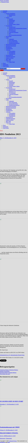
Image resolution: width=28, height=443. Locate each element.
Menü (2, 70)
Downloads (8, 36)
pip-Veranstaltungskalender (15, 35)
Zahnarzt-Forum (13, 441)
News (4, 63)
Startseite (5, 11)
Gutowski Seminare (13, 32)
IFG (10, 33)
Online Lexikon (9, 58)
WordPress (2, 442)
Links (7, 37)
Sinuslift (11, 19)
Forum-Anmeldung (10, 13)
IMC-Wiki (8, 59)
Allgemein (11, 39)
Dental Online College (14, 24)
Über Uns (8, 60)
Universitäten (12, 51)
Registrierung (12, 15)
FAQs (10, 16)
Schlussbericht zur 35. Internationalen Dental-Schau (12, 355)
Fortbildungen (9, 48)
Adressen (8, 50)
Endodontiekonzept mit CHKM (9, 427)
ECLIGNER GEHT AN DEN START (11, 401)
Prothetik (11, 23)
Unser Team (12, 62)
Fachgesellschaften (13, 41)
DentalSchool (12, 27)
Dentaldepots (12, 54)
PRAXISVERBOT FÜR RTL (9, 433)
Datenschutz (9, 438)
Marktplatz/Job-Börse (11, 44)
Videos (7, 17)
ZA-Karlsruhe (12, 31)
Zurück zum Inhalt (4, 0)
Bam (8, 442)
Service (4, 12)
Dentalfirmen (12, 52)
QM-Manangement (10, 56)
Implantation (12, 20)
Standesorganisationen (14, 43)
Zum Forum (6, 66)
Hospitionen (9, 47)
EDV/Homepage (13, 40)
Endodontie (11, 21)
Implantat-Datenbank (11, 45)
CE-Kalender (9, 25)
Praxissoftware (9, 55)
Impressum (5, 64)
